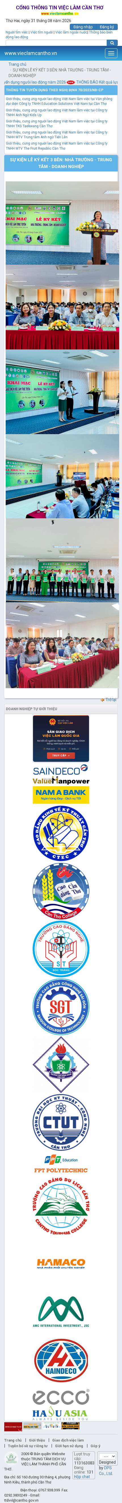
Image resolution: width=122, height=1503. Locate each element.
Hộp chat (82, 1476)
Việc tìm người (41, 32)
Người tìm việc (17, 32)
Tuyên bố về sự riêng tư (28, 1446)
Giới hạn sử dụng (69, 1446)
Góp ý (95, 1446)
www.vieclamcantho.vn (31, 53)
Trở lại (110, 699)
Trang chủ (17, 64)
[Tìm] (112, 43)
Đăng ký (107, 27)
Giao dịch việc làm (68, 1440)
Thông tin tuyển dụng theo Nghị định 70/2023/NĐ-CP (54, 90)
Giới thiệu (37, 1440)
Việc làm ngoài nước (71, 32)
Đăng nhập (83, 27)
